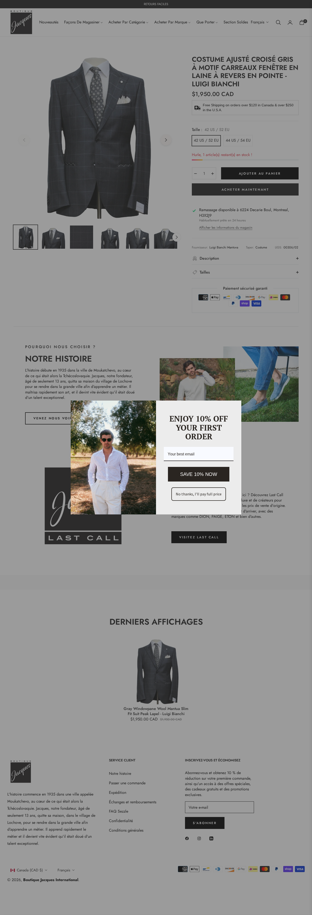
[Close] (235, 406)
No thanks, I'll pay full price (199, 494)
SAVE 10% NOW (198, 474)
